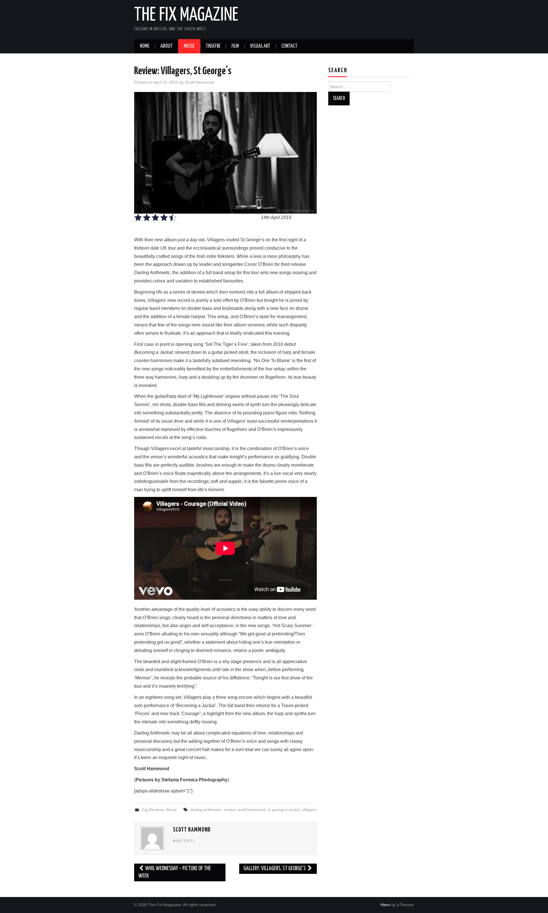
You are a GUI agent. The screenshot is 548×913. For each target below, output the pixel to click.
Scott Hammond (199, 82)
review (229, 809)
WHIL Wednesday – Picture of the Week (174, 872)
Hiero (385, 904)
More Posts (184, 841)
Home (144, 46)
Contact (289, 46)
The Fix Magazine (186, 15)
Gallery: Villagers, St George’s (275, 868)
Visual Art (260, 46)
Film (235, 46)
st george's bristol (284, 809)
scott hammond (251, 809)
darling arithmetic (205, 809)
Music (189, 46)
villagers (309, 809)
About (166, 46)
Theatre (213, 46)
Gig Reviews (153, 809)
